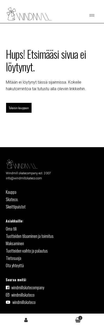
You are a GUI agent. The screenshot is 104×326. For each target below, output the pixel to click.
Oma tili (26, 319)
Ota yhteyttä (15, 265)
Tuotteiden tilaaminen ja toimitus (30, 236)
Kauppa (11, 192)
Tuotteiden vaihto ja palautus (27, 251)
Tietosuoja (13, 258)
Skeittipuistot (15, 207)
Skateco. (12, 199)
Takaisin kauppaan (19, 108)
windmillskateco (23, 295)
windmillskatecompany (27, 287)
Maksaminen (15, 243)
